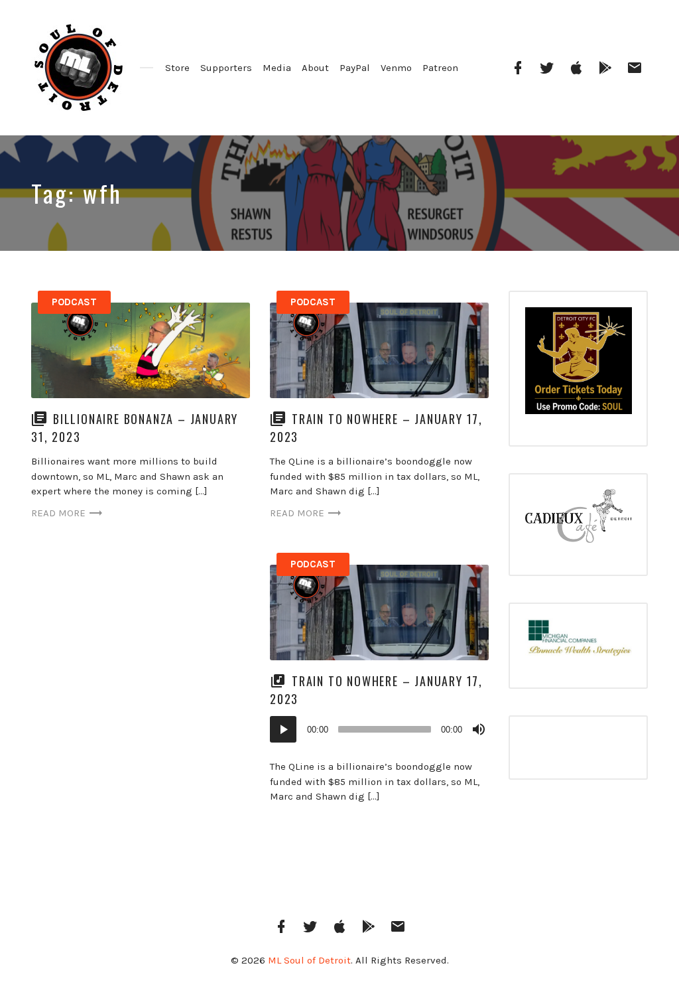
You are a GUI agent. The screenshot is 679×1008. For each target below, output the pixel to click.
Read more (58, 513)
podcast (74, 302)
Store (177, 68)
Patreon (440, 68)
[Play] (283, 729)
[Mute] (479, 729)
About (315, 68)
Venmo (396, 68)
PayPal (355, 68)
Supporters (226, 68)
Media (277, 68)
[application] (379, 729)
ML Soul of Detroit (309, 960)
